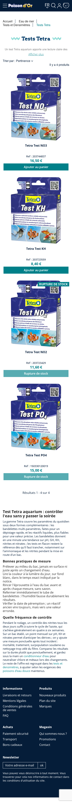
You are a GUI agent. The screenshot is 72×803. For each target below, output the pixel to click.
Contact (44, 745)
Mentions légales (14, 701)
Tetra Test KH (36, 249)
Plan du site (47, 701)
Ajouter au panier (36, 167)
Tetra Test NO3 (36, 145)
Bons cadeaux (12, 745)
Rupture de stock (36, 373)
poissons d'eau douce (16, 671)
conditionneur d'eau (36, 656)
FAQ (5, 716)
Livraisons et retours (17, 695)
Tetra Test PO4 (36, 455)
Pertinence (25, 61)
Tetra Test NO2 (36, 352)
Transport (10, 739)
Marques (45, 706)
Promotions (47, 739)
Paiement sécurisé (15, 734)
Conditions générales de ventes (17, 708)
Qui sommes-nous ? (53, 734)
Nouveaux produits (52, 695)
